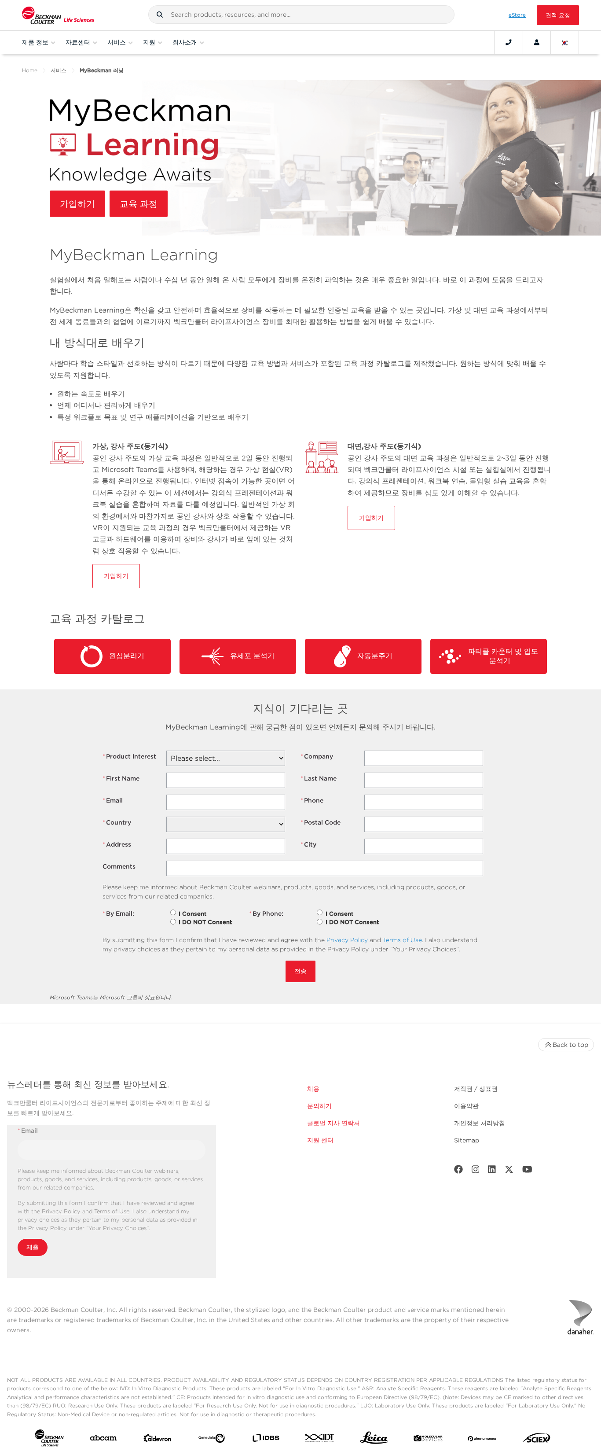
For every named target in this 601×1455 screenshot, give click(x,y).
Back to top (570, 1044)
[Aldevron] (157, 1440)
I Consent (192, 913)
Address (117, 844)
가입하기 (77, 204)
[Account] (536, 42)
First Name (121, 778)
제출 (32, 1247)
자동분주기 (371, 656)
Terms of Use (402, 939)
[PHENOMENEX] (482, 1439)
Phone (311, 800)
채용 (313, 1088)
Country (117, 822)
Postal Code (320, 822)
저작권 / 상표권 (476, 1088)
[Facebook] (458, 1171)
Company (316, 756)
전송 (300, 971)
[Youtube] (527, 1171)
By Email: (118, 913)
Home (29, 70)
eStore (517, 15)
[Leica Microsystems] (374, 1440)
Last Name (318, 778)
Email (113, 800)
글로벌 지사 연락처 (333, 1123)
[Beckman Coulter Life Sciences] (58, 15)
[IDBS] (266, 1440)
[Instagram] (476, 1171)
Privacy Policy (347, 939)
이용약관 (466, 1105)
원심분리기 (123, 656)
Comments (119, 866)
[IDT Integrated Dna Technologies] (320, 1440)
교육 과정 (139, 204)
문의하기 (319, 1105)
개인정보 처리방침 (479, 1123)
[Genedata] (212, 1440)
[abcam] (103, 1440)
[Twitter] (509, 1171)
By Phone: (266, 913)
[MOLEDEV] (428, 1439)
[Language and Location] (565, 42)
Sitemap (466, 1140)
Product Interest (129, 756)
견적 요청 (558, 15)
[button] (160, 14)
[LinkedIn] (492, 1171)
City (308, 844)
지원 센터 (320, 1140)
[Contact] (509, 42)
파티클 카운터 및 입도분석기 (500, 656)
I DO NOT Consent (205, 922)
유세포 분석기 (249, 656)
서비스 (58, 70)
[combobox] (301, 14)
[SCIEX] (536, 1440)
